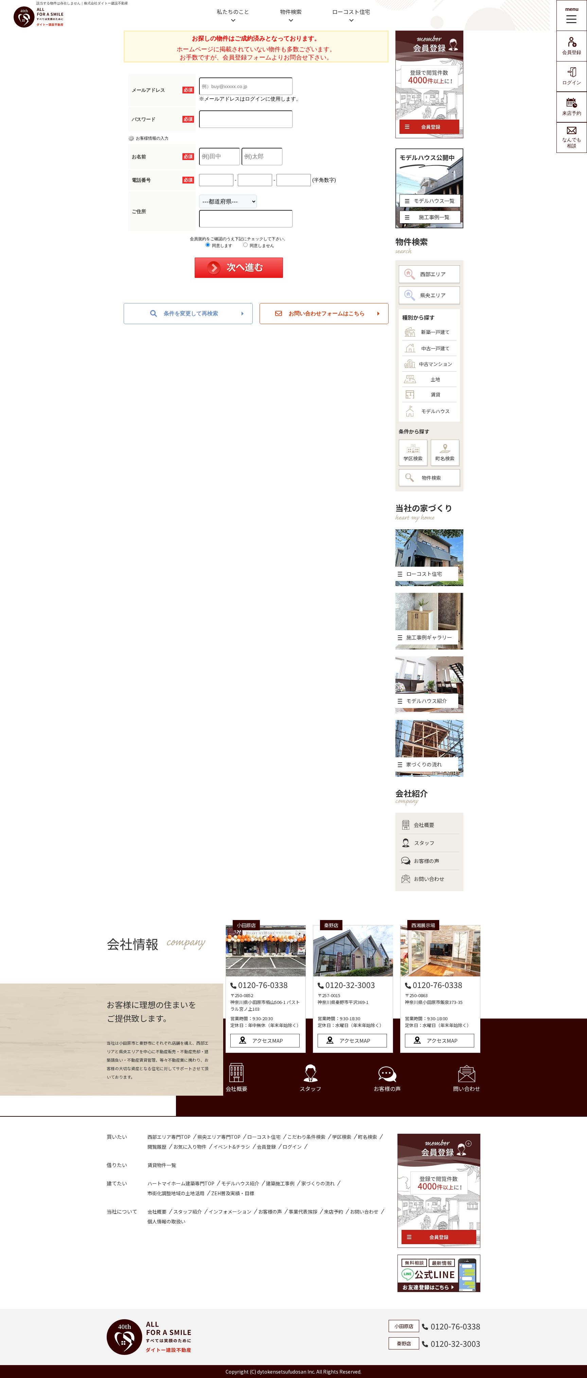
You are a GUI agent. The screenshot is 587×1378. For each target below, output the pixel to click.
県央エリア (433, 295)
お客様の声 (426, 860)
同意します (221, 245)
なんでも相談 (571, 142)
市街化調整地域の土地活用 (175, 1193)
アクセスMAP (267, 1040)
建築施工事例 (280, 1183)
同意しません (261, 245)
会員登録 (571, 52)
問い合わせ (466, 1088)
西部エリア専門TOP (169, 1136)
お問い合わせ (429, 878)
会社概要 (424, 824)
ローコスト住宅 (351, 11)
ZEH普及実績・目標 (232, 1193)
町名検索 (445, 458)
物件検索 (291, 11)
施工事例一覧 (434, 216)
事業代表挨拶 (303, 1211)
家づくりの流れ (318, 1183)
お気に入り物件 (190, 1146)
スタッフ (424, 842)
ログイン (571, 82)
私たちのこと (233, 11)
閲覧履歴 (156, 1146)
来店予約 (571, 113)
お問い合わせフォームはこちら (327, 313)
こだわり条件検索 (306, 1136)
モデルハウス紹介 (240, 1183)
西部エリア (433, 274)
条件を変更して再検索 (191, 313)
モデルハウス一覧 (434, 200)
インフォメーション (230, 1211)
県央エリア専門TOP (219, 1136)
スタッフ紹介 (187, 1211)
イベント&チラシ (231, 1146)
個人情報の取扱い (166, 1221)
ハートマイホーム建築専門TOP (180, 1183)
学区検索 (413, 458)
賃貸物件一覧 (161, 1165)
